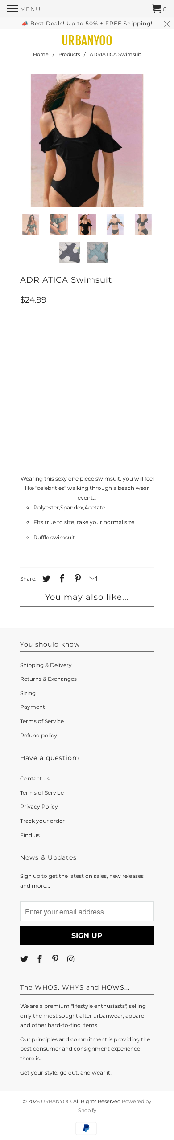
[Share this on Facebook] (61, 579)
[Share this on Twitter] (45, 579)
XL (107, 376)
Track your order (42, 820)
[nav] (24, 9)
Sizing (28, 693)
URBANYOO (87, 41)
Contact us (35, 778)
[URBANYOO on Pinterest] (56, 959)
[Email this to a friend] (91, 579)
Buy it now (87, 441)
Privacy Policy (39, 806)
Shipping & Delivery (46, 665)
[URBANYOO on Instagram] (71, 959)
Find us (30, 835)
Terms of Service (42, 721)
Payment (32, 706)
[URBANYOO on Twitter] (25, 959)
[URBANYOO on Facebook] (41, 959)
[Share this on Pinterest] (76, 579)
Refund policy (38, 735)
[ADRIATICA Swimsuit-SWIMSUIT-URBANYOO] (87, 140)
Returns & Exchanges (48, 678)
